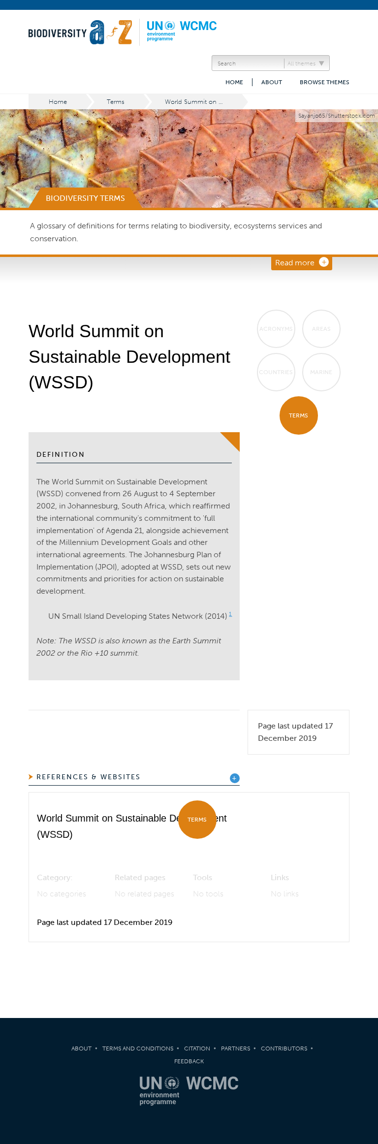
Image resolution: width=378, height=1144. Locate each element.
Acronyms (276, 328)
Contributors (284, 1048)
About (271, 82)
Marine (321, 372)
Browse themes (324, 82)
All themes (301, 63)
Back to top (360, 990)
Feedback (189, 1061)
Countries (276, 372)
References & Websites (88, 777)
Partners (235, 1048)
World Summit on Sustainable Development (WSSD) (204, 101)
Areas (321, 328)
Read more (295, 262)
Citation (197, 1048)
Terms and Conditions (137, 1048)
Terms (116, 101)
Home (234, 82)
